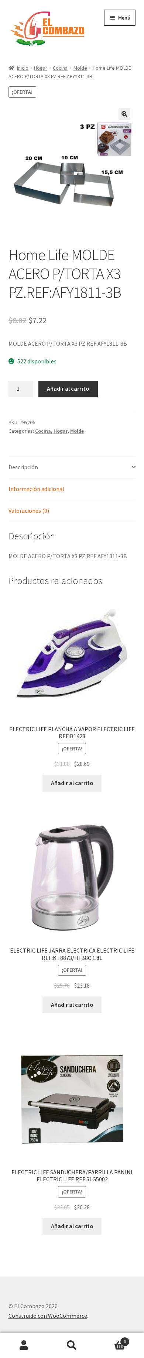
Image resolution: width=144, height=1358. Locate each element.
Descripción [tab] (23, 467)
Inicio (22, 68)
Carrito (111, 1339)
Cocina (60, 68)
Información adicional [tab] (36, 489)
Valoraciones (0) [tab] (28, 510)
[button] (124, 114)
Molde (80, 68)
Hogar (40, 68)
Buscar (72, 1345)
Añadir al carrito (68, 388)
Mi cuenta (24, 1345)
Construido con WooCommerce (47, 1315)
